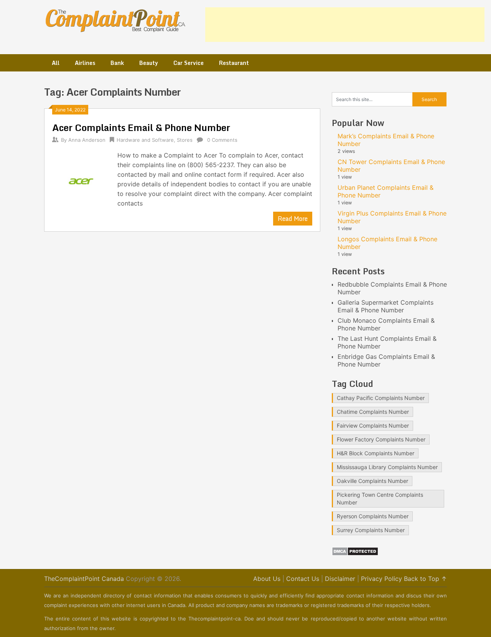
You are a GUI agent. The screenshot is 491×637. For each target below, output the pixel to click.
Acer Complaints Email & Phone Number (141, 127)
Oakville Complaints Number (372, 481)
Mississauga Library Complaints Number (387, 467)
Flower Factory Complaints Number (381, 439)
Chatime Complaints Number (373, 411)
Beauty (148, 62)
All (55, 62)
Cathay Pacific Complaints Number (381, 398)
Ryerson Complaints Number (373, 516)
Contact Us (302, 578)
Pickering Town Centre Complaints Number (380, 498)
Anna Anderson (86, 140)
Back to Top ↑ (425, 578)
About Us (266, 578)
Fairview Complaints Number (373, 425)
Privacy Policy (381, 578)
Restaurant (234, 62)
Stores (185, 140)
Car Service (188, 62)
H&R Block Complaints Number (375, 453)
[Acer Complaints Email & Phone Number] (81, 180)
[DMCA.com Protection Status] (355, 553)
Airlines (85, 62)
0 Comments (222, 140)
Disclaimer (340, 578)
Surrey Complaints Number (371, 530)
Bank (117, 62)
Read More (293, 219)
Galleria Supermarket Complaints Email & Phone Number (385, 306)
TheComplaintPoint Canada (84, 578)
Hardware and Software (145, 140)
